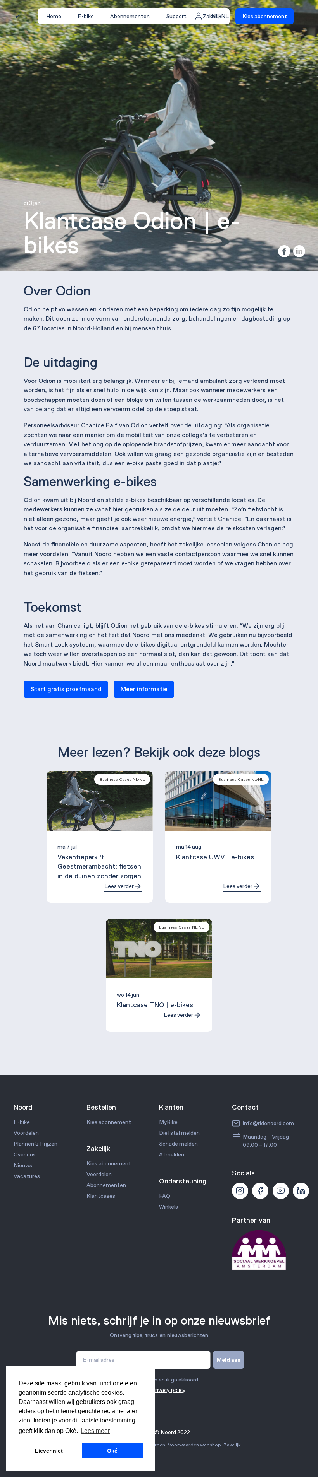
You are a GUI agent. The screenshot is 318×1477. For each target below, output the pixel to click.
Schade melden (178, 1144)
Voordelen (26, 1133)
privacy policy (168, 1389)
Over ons (25, 1154)
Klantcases (100, 1196)
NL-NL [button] (220, 16)
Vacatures (27, 1176)
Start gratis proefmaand (66, 689)
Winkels (168, 1207)
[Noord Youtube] (281, 1191)
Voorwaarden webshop (194, 1445)
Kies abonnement (264, 16)
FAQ (164, 1196)
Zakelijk (232, 1445)
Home (53, 16)
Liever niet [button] (49, 1451)
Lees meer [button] (95, 1430)
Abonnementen (130, 16)
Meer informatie (144, 689)
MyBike (168, 1122)
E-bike (86, 16)
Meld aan (228, 1360)
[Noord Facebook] (260, 1191)
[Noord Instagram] (240, 1191)
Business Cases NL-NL (122, 779)
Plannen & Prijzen (35, 1144)
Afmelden (171, 1154)
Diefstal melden (179, 1133)
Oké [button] (112, 1451)
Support (176, 16)
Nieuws (23, 1165)
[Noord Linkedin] (301, 1191)
